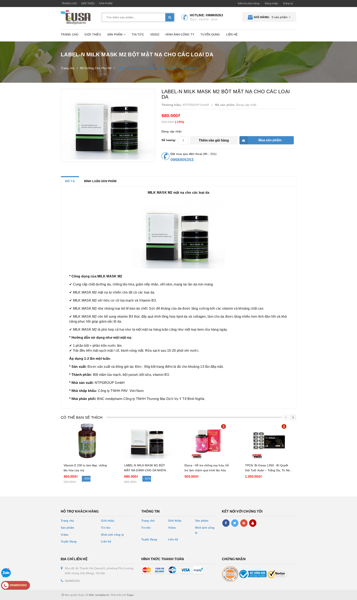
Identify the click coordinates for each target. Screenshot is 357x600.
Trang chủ (69, 3)
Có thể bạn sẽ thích (81, 417)
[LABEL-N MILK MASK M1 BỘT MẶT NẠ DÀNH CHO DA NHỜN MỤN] (148, 441)
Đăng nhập (271, 3)
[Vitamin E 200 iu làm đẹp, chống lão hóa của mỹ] (88, 441)
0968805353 (214, 15)
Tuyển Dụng (210, 34)
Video (154, 34)
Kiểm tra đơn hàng (248, 3)
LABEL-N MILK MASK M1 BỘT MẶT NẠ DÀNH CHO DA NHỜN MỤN (145, 470)
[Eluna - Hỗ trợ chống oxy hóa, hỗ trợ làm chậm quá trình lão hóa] (208, 441)
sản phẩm (271, 17)
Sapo (130, 594)
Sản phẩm (105, 3)
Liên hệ (232, 34)
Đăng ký (288, 3)
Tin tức (138, 34)
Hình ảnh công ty (179, 34)
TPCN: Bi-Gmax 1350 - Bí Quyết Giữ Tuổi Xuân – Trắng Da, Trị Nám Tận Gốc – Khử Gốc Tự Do (268, 470)
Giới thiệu (88, 3)
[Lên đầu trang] (344, 595)
